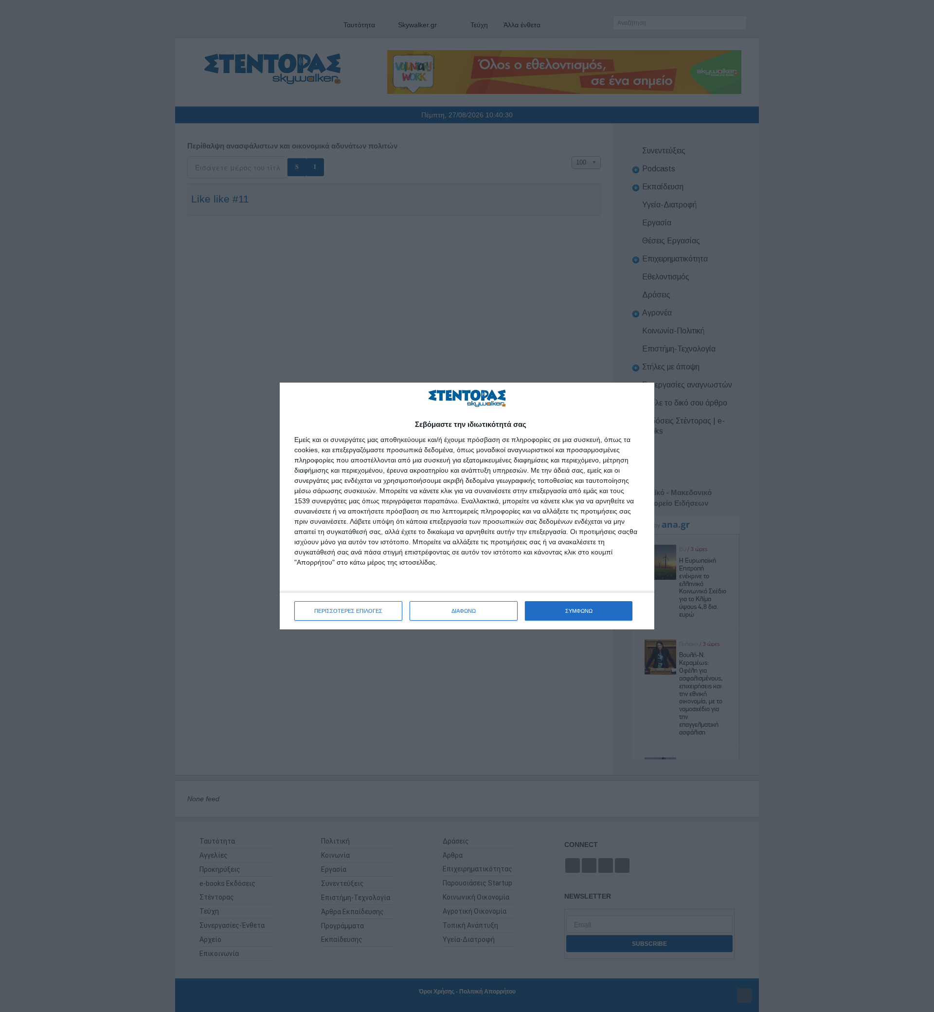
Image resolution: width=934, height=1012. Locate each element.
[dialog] (467, 506)
